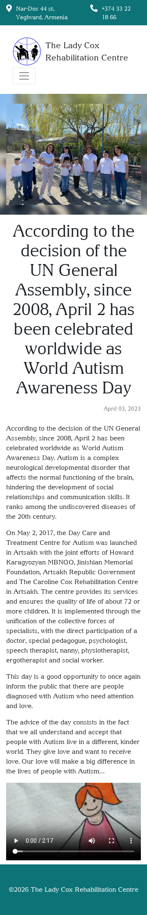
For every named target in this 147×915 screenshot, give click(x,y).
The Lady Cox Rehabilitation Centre (84, 889)
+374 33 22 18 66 (116, 12)
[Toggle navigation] (24, 76)
